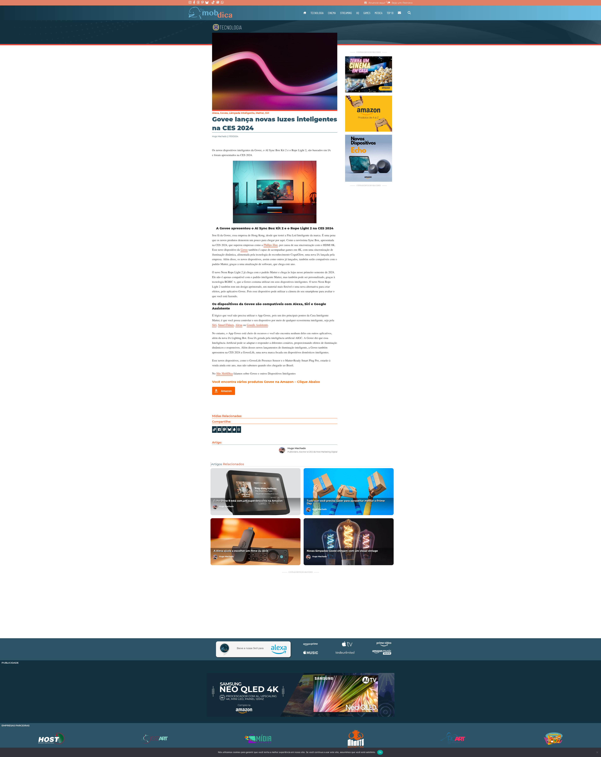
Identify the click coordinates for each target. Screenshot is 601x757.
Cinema (332, 13)
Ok (380, 752)
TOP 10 (390, 13)
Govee (224, 112)
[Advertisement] (368, 245)
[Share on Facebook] (219, 429)
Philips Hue (271, 245)
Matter (260, 112)
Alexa (215, 112)
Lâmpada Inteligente (241, 112)
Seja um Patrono (402, 2)
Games (366, 13)
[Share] (229, 429)
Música (378, 13)
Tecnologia (317, 13)
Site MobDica (224, 373)
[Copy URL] (214, 429)
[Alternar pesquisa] (409, 13)
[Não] (597, 752)
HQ (357, 13)
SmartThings (226, 325)
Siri (267, 112)
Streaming (346, 13)
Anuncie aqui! (377, 2)
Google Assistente (257, 325)
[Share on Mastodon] (224, 429)
